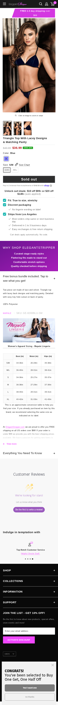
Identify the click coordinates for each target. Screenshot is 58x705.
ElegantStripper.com (15, 427)
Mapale (7, 313)
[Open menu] (4, 4)
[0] (52, 4)
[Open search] (40, 4)
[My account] (46, 4)
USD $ (7, 654)
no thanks (29, 697)
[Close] (52, 665)
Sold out (29, 179)
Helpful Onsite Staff (29, 553)
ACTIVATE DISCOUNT (18, 640)
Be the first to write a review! (29, 509)
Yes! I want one (30, 688)
